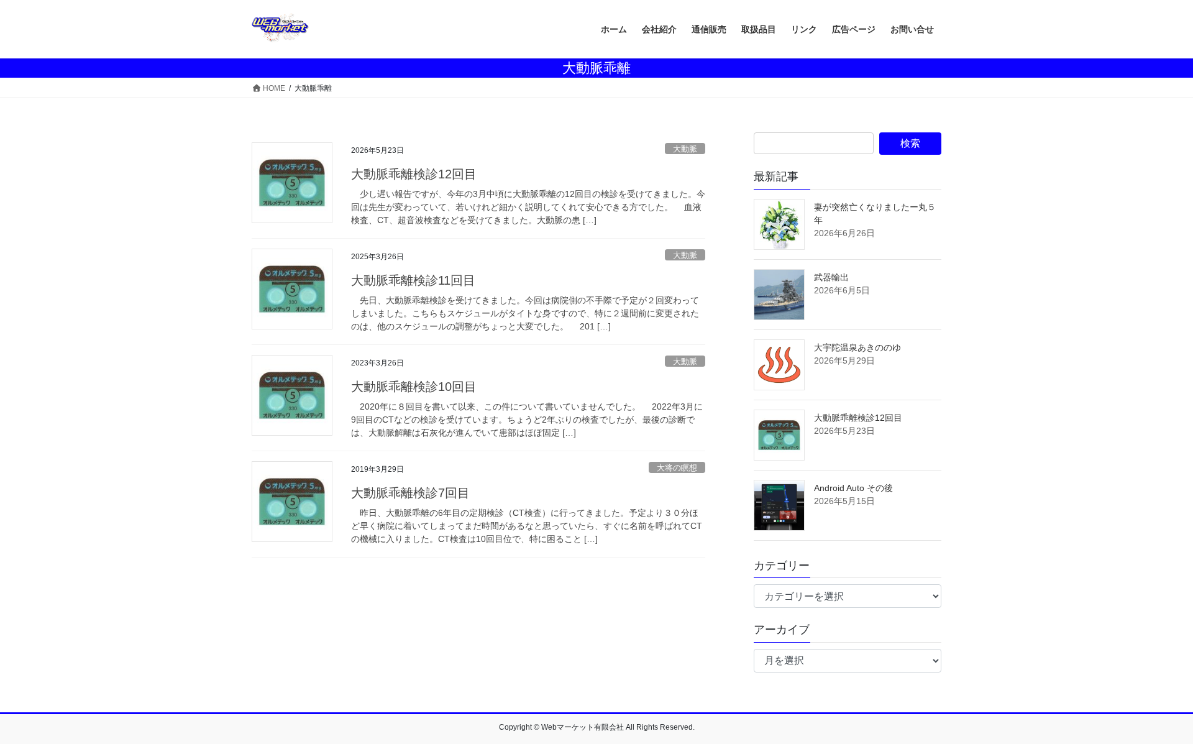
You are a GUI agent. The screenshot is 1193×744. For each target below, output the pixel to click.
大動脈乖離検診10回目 (414, 386)
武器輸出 (831, 277)
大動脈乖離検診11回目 (413, 280)
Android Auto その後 (853, 488)
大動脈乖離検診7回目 (410, 493)
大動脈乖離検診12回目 (414, 174)
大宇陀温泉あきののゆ (857, 347)
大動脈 (685, 149)
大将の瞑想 (677, 467)
